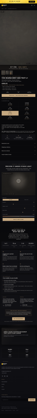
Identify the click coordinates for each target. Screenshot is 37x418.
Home (2, 8)
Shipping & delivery (18, 147)
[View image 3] (11, 72)
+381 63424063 (4, 373)
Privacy (14, 410)
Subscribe (31, 399)
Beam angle (5, 210)
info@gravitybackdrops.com (6, 371)
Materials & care (18, 143)
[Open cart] (32, 5)
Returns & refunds (18, 151)
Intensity (4, 202)
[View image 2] (7, 72)
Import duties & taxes (18, 154)
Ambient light (5, 206)
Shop (5, 8)
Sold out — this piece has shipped (18, 95)
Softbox (10, 199)
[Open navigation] (34, 5)
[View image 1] (3, 72)
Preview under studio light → (8, 98)
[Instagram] (2, 376)
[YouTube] (7, 376)
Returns (3, 410)
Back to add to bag (18, 219)
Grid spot (26, 199)
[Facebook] (5, 376)
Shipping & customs (8, 410)
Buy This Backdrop (18, 318)
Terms (17, 410)
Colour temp (5, 214)
